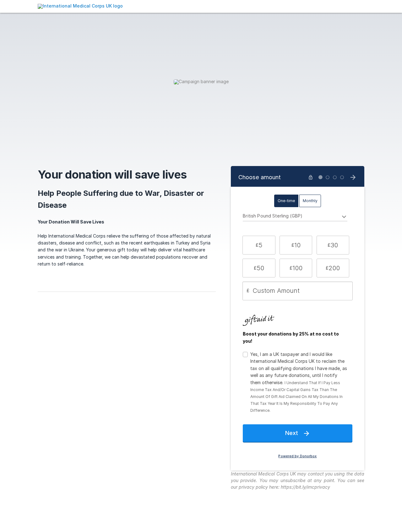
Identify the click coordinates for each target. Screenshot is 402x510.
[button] (259, 245)
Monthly (310, 200)
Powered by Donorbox (297, 456)
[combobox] (295, 217)
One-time (286, 200)
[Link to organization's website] (80, 5)
